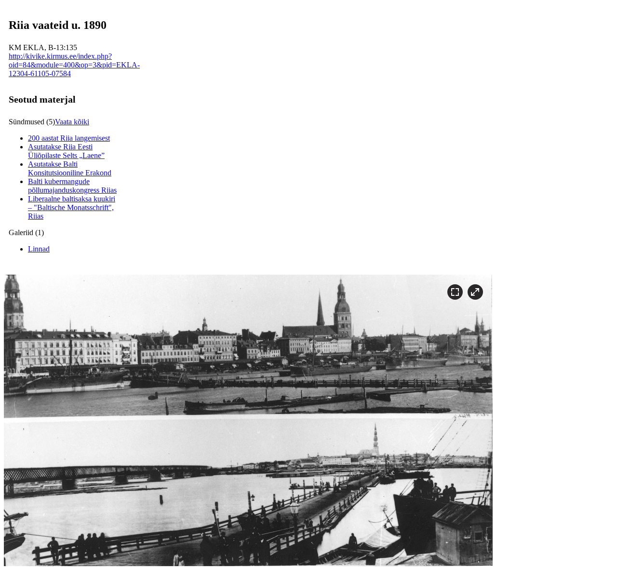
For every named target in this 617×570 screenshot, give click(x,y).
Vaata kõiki (72, 122)
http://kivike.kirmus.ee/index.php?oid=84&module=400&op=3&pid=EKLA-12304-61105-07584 (74, 65)
